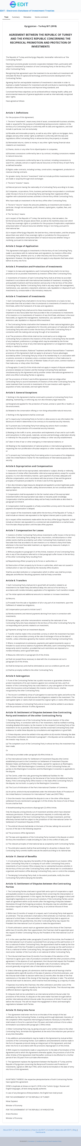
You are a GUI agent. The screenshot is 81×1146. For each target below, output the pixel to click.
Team (16, 1130)
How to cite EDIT (38, 1130)
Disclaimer (31, 1141)
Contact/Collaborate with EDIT (59, 1130)
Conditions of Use (41, 1141)
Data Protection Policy (54, 1141)
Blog (75, 1130)
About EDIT (7, 1130)
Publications (25, 1130)
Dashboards (40, 1132)
